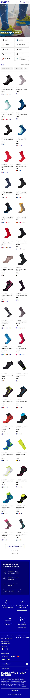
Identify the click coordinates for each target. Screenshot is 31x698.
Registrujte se (9, 591)
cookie (17, 679)
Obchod (4, 5)
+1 (24, 249)
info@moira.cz (5, 643)
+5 (10, 119)
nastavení (24, 686)
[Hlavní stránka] (5, 2)
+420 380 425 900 (6, 638)
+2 (10, 94)
